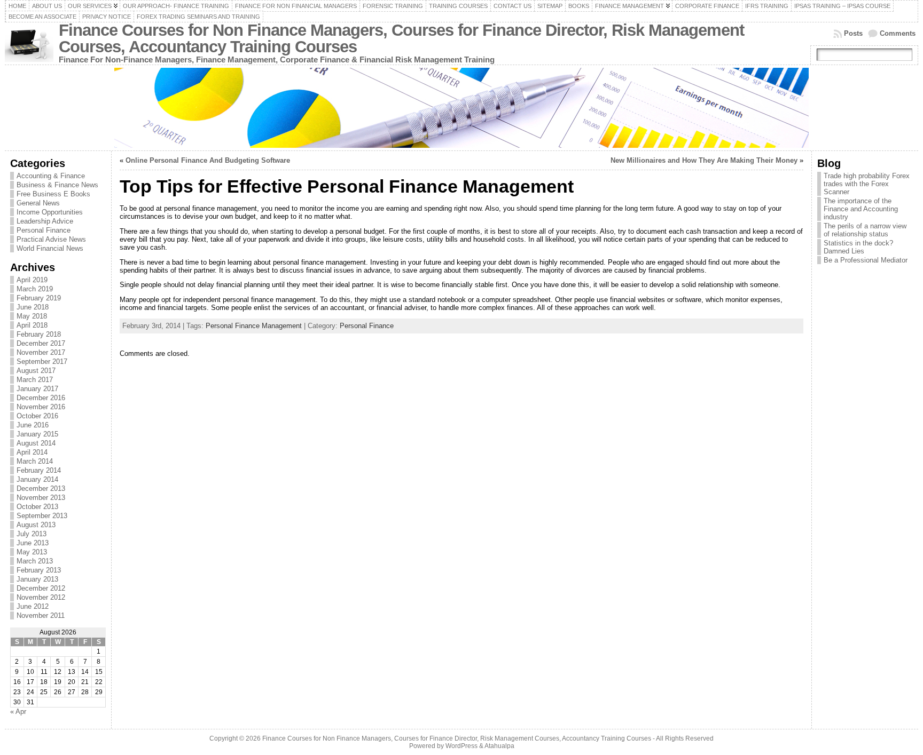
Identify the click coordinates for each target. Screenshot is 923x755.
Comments (898, 33)
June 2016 (33, 425)
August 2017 (36, 371)
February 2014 (39, 470)
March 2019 (35, 289)
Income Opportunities (50, 212)
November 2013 (41, 498)
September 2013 (42, 516)
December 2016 (41, 398)
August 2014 (36, 443)
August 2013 (36, 525)
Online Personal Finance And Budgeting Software (208, 160)
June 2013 (33, 543)
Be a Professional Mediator (866, 260)
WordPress (461, 746)
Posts (853, 33)
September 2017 (42, 361)
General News (38, 203)
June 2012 (33, 606)
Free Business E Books (53, 194)
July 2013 (31, 534)
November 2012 (41, 597)
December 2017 (41, 343)
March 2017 (35, 380)
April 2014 (32, 452)
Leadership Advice (45, 221)
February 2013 (39, 570)
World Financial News (50, 248)
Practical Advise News (51, 239)
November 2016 (41, 407)
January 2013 (37, 579)
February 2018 (39, 334)
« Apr (18, 712)
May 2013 (32, 552)
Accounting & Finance (51, 176)
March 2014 (35, 461)
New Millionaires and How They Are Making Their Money (704, 160)
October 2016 (37, 416)
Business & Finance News (57, 185)
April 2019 (32, 280)
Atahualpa (499, 746)
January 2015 (37, 434)
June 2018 (33, 307)
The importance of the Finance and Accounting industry (861, 209)
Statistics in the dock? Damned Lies (858, 247)
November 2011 (41, 615)
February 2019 (39, 298)
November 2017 (41, 352)
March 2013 (35, 561)
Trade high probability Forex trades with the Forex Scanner (867, 184)
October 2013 (37, 507)
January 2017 (37, 389)
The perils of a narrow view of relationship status (865, 230)
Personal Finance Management (254, 326)
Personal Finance (44, 230)
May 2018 (32, 316)
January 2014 (37, 479)
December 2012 (41, 588)
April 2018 (32, 325)
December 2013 (41, 488)
